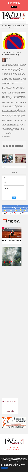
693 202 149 (14, 447)
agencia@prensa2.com (14, 3)
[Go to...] (14, 22)
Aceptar (4, 468)
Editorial (8, 136)
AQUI (13, 462)
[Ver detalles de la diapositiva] (11, 256)
